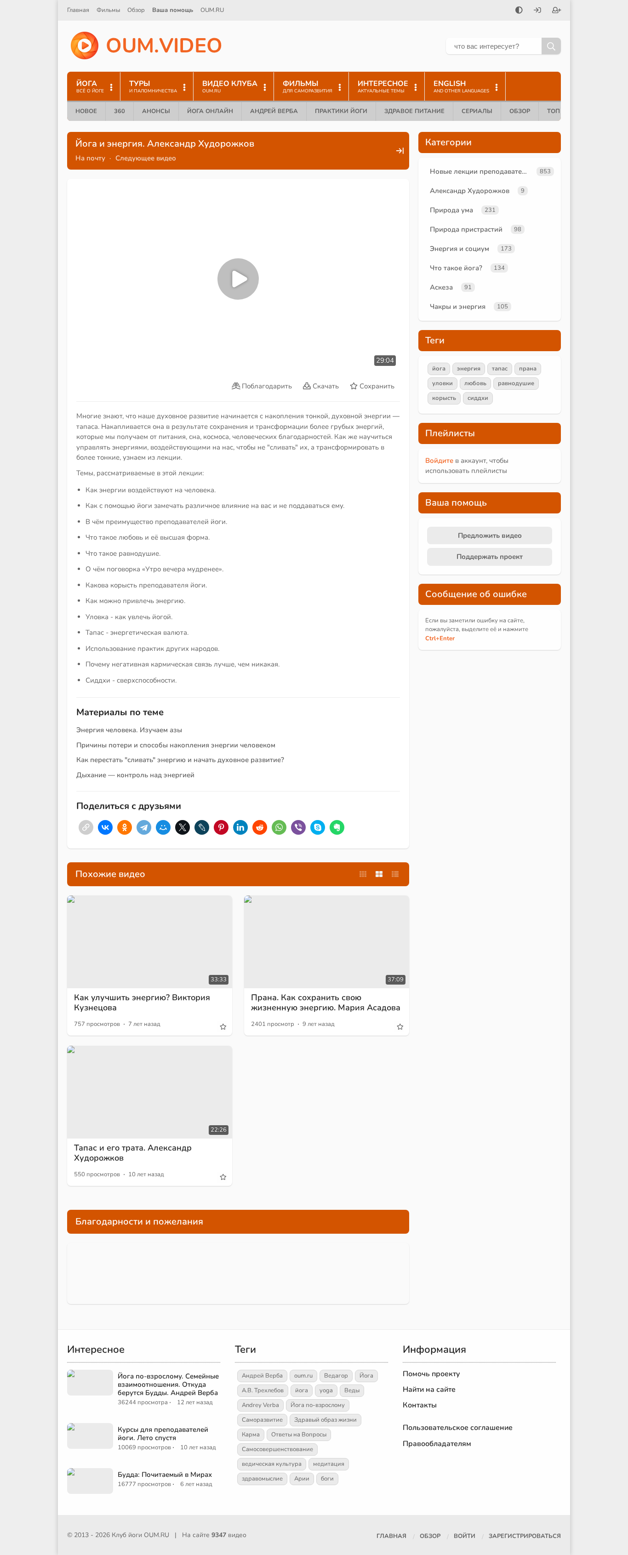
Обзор (136, 10)
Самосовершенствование (277, 1449)
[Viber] (298, 827)
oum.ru (303, 1376)
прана (528, 369)
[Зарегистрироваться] (556, 11)
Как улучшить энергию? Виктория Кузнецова (142, 1002)
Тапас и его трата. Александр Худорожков (133, 1152)
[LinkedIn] (240, 827)
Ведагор (336, 1376)
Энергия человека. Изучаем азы (129, 730)
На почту (90, 158)
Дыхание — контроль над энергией (135, 775)
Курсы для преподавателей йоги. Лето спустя (163, 1433)
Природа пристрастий (466, 229)
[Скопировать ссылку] (86, 827)
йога (438, 369)
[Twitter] (182, 827)
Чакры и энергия (457, 306)
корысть (444, 398)
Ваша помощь (172, 10)
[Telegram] (144, 827)
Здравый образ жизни (325, 1420)
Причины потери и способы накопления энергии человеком (175, 745)
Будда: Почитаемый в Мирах (165, 1474)
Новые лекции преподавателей (481, 171)
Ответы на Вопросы (298, 1434)
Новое (86, 111)
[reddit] (259, 827)
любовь (475, 383)
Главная (78, 10)
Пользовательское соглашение (458, 1428)
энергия (468, 369)
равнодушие (516, 383)
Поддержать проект (490, 556)
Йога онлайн (210, 111)
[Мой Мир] (163, 827)
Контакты (420, 1405)
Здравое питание (414, 111)
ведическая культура (272, 1464)
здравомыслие (262, 1479)
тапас (500, 369)
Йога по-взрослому (318, 1405)
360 (119, 111)
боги (327, 1479)
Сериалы (477, 111)
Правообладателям (437, 1444)
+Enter (440, 638)
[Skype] (317, 827)
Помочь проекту (431, 1374)
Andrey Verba (260, 1405)
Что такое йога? (456, 268)
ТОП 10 (558, 111)
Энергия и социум (459, 248)
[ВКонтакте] (105, 827)
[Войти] (537, 11)
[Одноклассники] (124, 827)
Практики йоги (341, 111)
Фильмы (108, 10)
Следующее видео (145, 158)
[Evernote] (337, 827)
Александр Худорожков (469, 190)
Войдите (439, 460)
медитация (328, 1464)
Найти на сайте (429, 1389)
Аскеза (441, 287)
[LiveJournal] (201, 827)
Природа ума (451, 210)
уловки (442, 383)
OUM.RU (212, 10)
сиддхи (478, 398)
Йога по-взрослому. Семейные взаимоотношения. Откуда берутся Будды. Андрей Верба (168, 1384)
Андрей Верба (274, 111)
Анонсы (156, 111)
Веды (352, 1390)
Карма (251, 1434)
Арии (301, 1479)
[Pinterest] (221, 827)
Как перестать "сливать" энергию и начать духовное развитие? (180, 759)
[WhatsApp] (279, 827)
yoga (326, 1390)
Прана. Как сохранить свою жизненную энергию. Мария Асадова (325, 1002)
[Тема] (519, 11)
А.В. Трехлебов (263, 1390)
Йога (366, 1376)
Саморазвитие (262, 1420)
